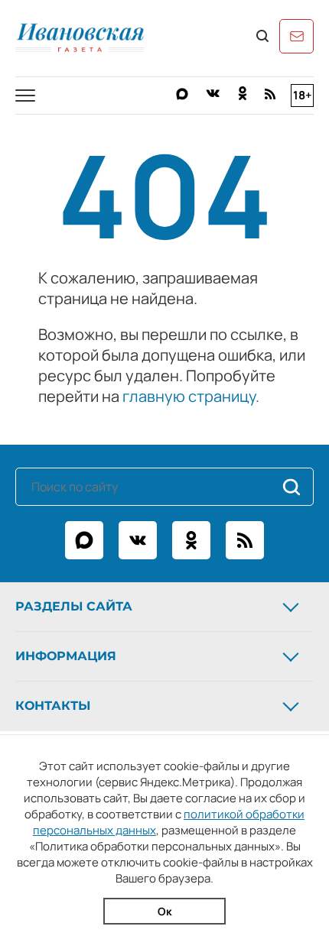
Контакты (52, 705)
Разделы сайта (73, 606)
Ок (165, 911)
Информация (65, 656)
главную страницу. (190, 396)
